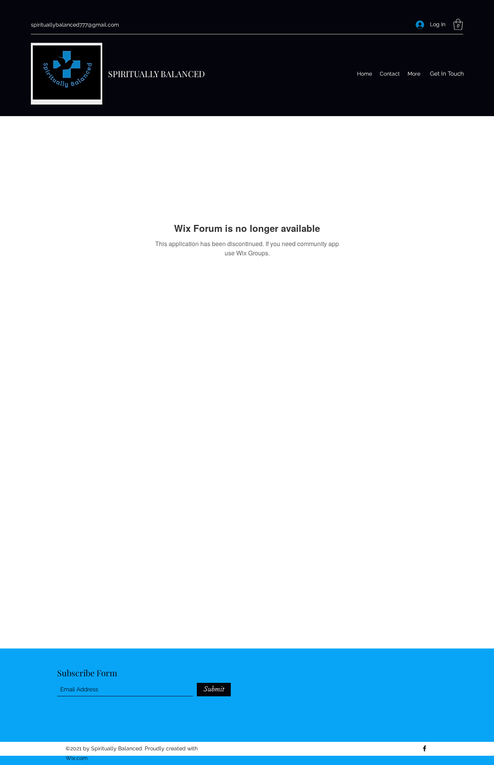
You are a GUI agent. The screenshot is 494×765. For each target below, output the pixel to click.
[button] (458, 24)
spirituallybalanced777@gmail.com (75, 25)
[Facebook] (424, 748)
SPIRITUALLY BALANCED (156, 73)
